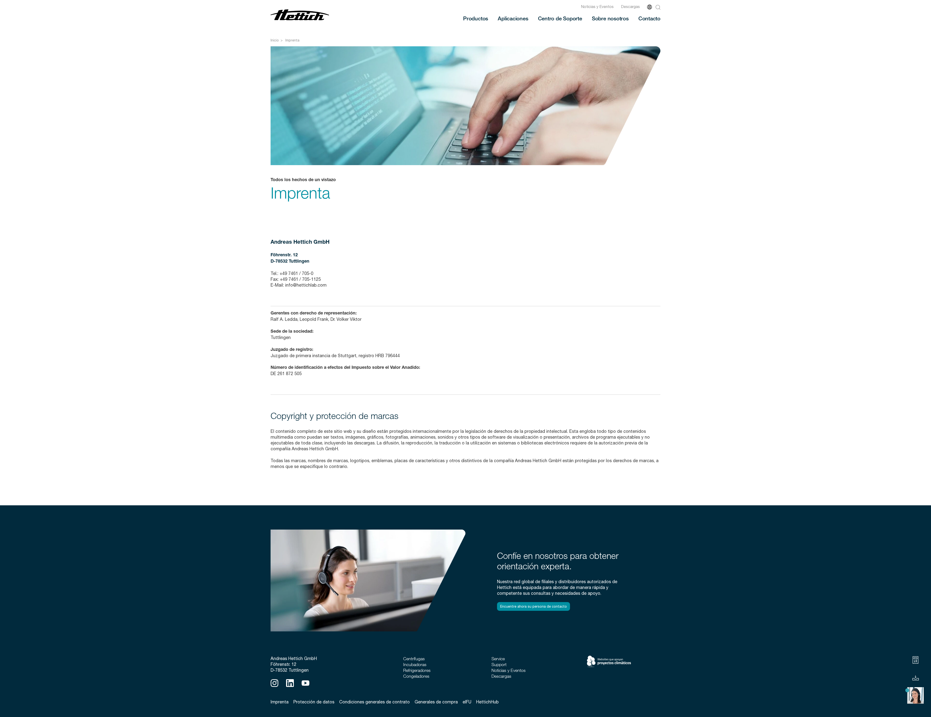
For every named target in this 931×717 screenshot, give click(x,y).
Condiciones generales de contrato (374, 701)
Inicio (275, 40)
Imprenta (292, 40)
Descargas (630, 6)
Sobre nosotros (610, 18)
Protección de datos (313, 701)
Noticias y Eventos (597, 6)
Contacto (649, 18)
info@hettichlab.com (307, 285)
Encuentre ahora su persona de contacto (533, 606)
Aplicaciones (513, 18)
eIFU (467, 701)
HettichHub (487, 701)
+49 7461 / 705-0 (296, 273)
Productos (475, 18)
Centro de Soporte (560, 18)
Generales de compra (436, 701)
